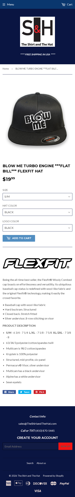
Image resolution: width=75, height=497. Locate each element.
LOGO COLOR (11, 221)
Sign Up (65, 446)
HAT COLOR (10, 205)
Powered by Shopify (53, 475)
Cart (69, 4)
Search (30, 463)
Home (6, 68)
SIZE (5, 189)
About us (41, 463)
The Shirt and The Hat (29, 475)
